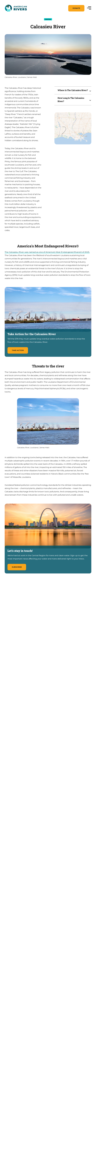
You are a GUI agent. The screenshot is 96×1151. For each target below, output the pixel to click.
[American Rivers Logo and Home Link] (16, 8)
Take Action (18, 350)
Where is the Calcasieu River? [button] (73, 90)
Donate (76, 8)
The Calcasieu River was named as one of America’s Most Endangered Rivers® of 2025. (47, 252)
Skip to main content (15, 14)
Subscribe (17, 567)
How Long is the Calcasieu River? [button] (71, 100)
